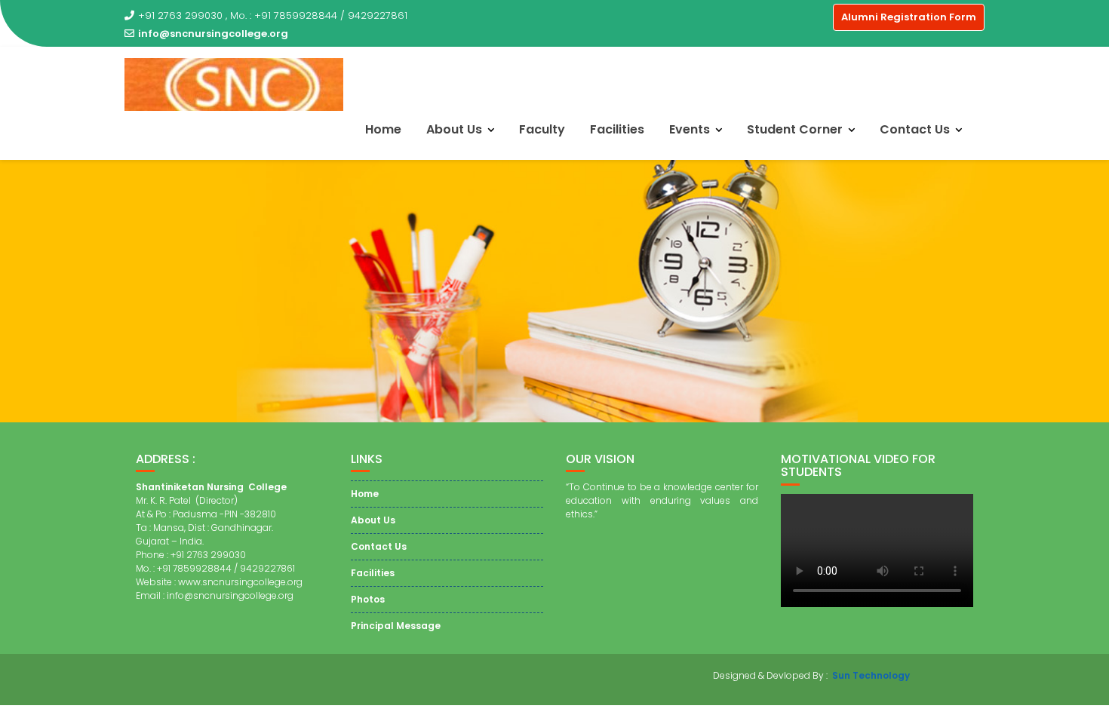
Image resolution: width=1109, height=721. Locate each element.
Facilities (617, 129)
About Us (454, 129)
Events (689, 129)
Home (383, 129)
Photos (368, 599)
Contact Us (915, 129)
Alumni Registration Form (908, 17)
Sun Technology (871, 675)
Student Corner (795, 129)
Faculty (542, 129)
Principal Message (396, 625)
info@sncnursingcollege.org (213, 33)
